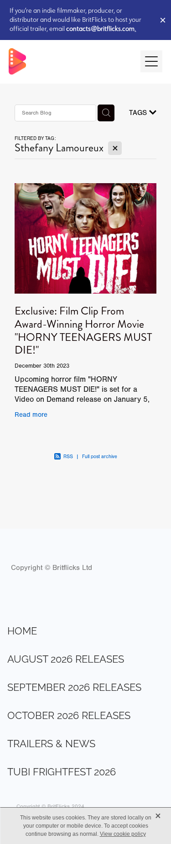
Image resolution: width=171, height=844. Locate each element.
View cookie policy (123, 834)
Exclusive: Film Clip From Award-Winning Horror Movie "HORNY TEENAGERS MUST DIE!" (83, 330)
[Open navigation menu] (151, 61)
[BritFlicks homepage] (70, 61)
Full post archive (99, 456)
